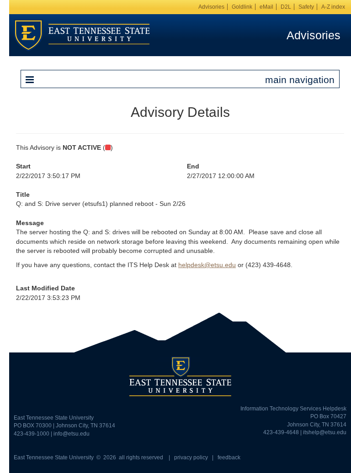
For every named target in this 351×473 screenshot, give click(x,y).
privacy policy (191, 457)
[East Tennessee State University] (82, 35)
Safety (306, 7)
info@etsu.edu (71, 434)
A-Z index (333, 7)
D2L (286, 7)
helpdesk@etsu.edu (207, 264)
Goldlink (242, 7)
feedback (229, 457)
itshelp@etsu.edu (324, 432)
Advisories (211, 7)
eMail (266, 7)
